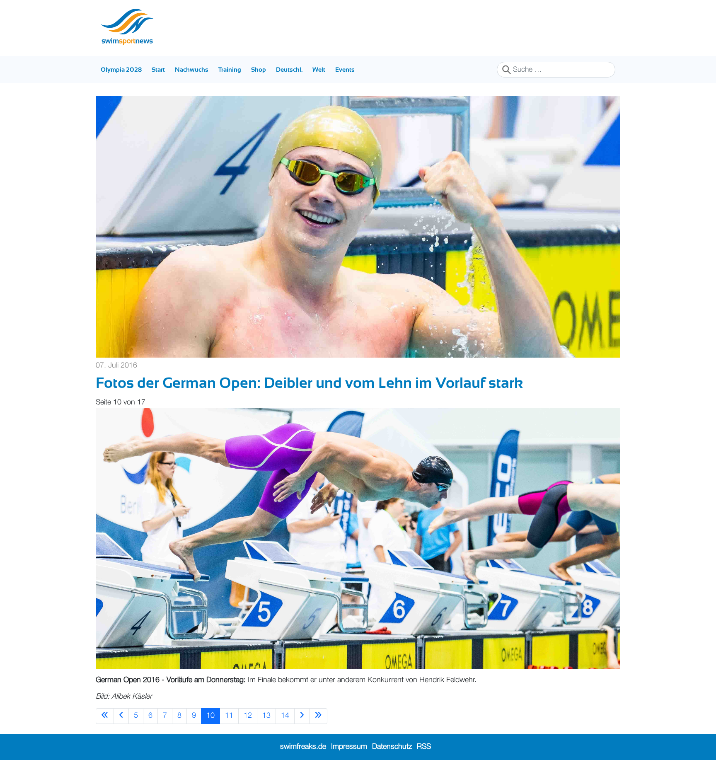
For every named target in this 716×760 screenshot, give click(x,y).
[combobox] (556, 69)
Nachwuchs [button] (191, 69)
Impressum (349, 746)
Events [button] (345, 69)
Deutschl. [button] (289, 69)
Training (229, 69)
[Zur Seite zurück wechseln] (121, 716)
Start (158, 69)
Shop (258, 69)
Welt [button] (318, 69)
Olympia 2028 (121, 69)
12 (248, 715)
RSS (424, 746)
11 (229, 715)
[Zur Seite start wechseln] (105, 716)
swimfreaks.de (303, 746)
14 (285, 715)
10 (210, 715)
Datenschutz (392, 746)
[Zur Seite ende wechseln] (318, 716)
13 (266, 715)
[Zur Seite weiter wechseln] (302, 716)
